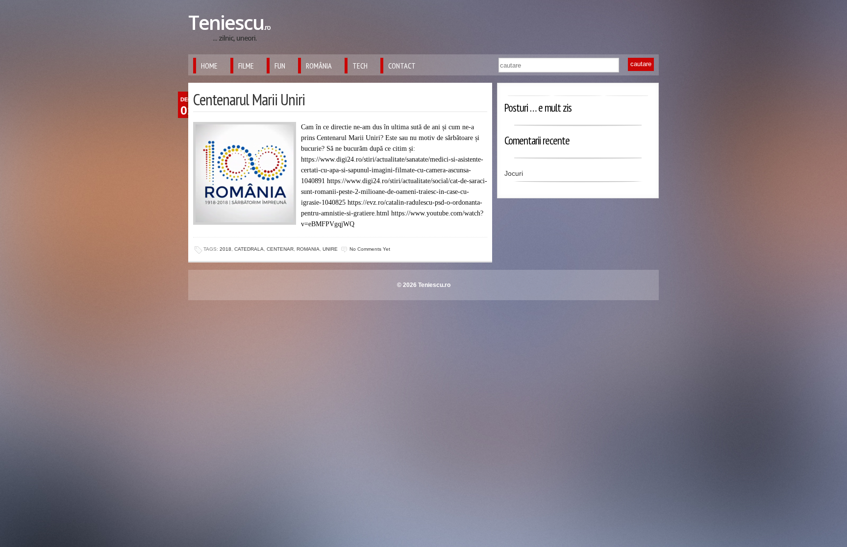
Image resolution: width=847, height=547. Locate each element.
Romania (308, 249)
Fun (279, 66)
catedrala (249, 249)
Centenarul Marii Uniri (249, 99)
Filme (246, 66)
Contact (402, 66)
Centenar (280, 249)
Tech (360, 66)
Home (209, 66)
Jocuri (513, 173)
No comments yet (369, 249)
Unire (330, 249)
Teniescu (229, 22)
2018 (225, 249)
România (319, 66)
